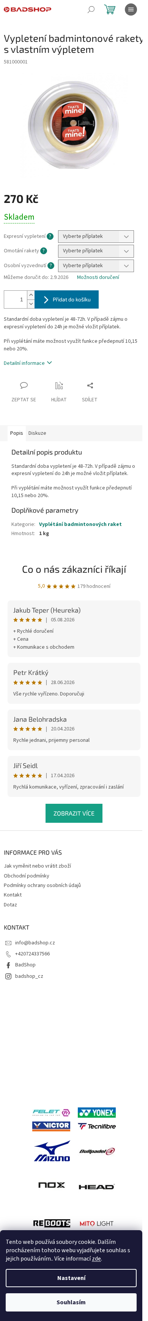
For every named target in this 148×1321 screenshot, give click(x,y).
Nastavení (71, 1278)
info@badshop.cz (35, 943)
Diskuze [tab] (37, 433)
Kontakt (13, 895)
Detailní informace (24, 363)
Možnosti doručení (98, 277)
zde (96, 1258)
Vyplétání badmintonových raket (80, 524)
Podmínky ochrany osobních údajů (42, 885)
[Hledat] (91, 9)
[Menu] (131, 9)
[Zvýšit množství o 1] (31, 295)
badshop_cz (29, 976)
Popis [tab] (16, 433)
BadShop (25, 965)
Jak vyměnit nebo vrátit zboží (37, 866)
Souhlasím (71, 1302)
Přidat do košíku (72, 299)
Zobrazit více (74, 813)
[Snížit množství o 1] (31, 303)
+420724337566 (32, 954)
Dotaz (10, 905)
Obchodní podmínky (26, 876)
